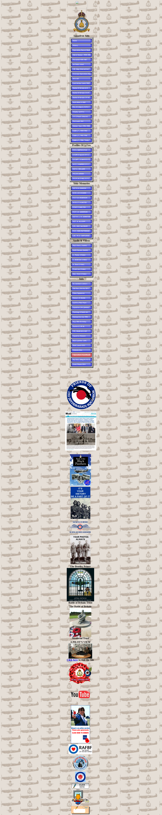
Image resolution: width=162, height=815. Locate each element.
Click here (72, 660)
